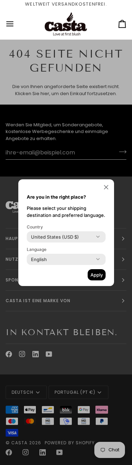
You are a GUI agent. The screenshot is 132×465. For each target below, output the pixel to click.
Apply (96, 275)
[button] (106, 187)
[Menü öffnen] (16, 23)
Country (35, 227)
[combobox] (55, 236)
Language (36, 249)
